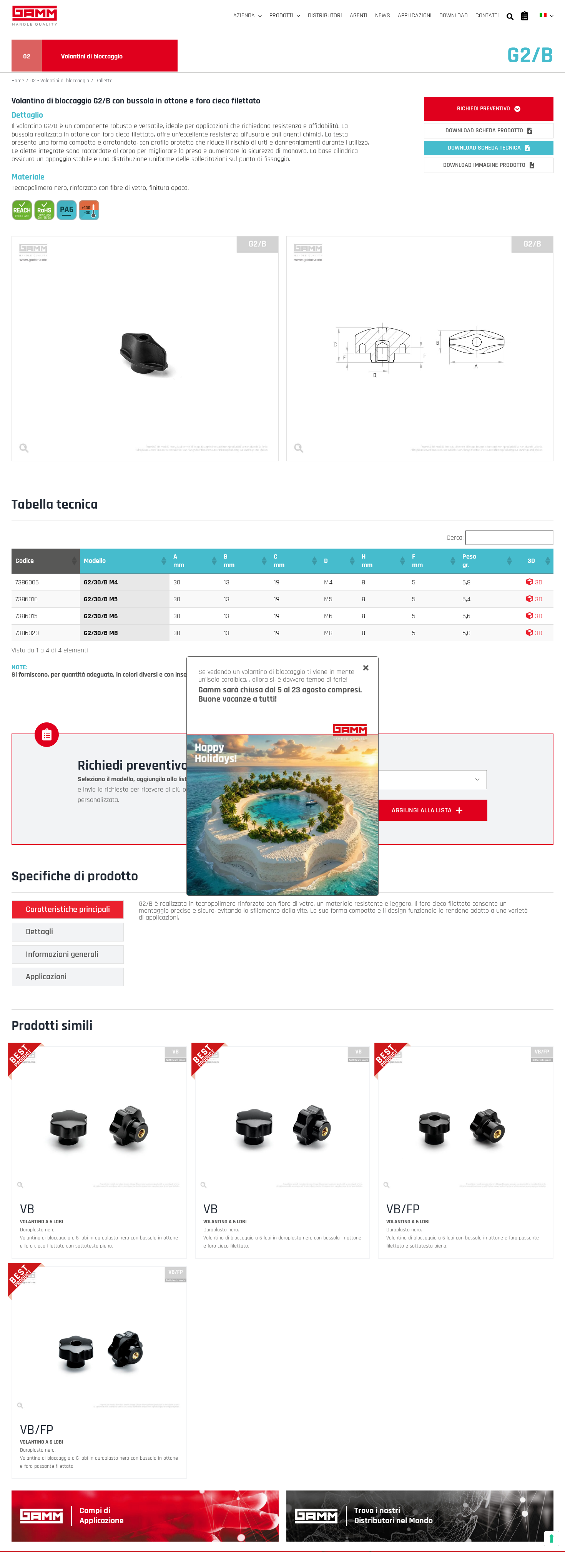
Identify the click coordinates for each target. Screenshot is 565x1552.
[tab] (68, 909)
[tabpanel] (334, 945)
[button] (73, 561)
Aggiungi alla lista (422, 810)
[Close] (366, 668)
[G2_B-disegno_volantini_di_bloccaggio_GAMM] (420, 239)
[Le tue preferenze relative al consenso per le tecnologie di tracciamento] (551, 1538)
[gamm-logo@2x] (35, 8)
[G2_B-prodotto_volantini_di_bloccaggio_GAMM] (145, 239)
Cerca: (455, 537)
